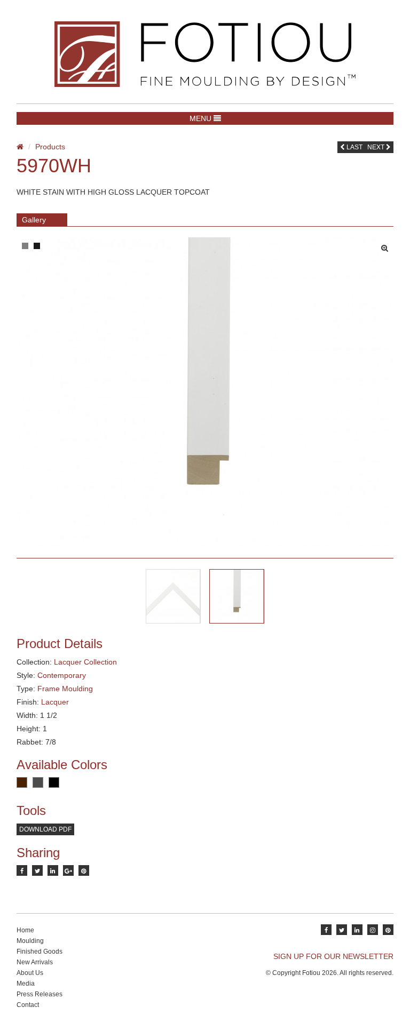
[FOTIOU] (205, 54)
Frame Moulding (65, 688)
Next (376, 147)
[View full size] (387, 245)
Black (54, 782)
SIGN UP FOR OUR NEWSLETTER (333, 956)
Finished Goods (39, 951)
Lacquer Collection (85, 662)
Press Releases (39, 994)
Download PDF (45, 829)
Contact (28, 1005)
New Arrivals (35, 962)
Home (25, 930)
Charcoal (38, 782)
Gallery (34, 219)
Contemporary (61, 675)
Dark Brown (22, 782)
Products (50, 146)
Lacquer (55, 702)
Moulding (30, 941)
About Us (30, 973)
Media (26, 983)
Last (353, 147)
